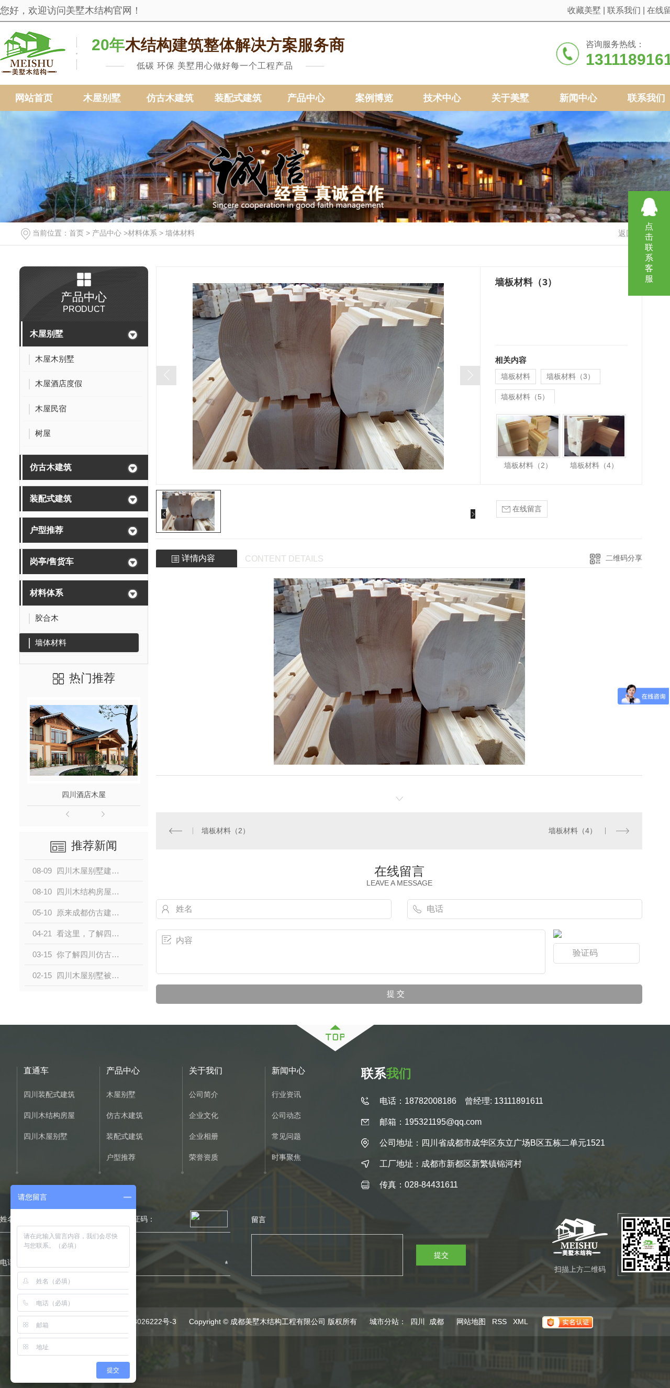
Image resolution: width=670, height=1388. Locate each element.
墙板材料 (515, 376)
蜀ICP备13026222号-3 (139, 1321)
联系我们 (624, 10)
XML (520, 1321)
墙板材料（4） (594, 465)
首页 (76, 233)
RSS (499, 1321)
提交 (441, 1255)
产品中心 (306, 98)
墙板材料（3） (570, 376)
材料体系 (142, 233)
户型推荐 (46, 529)
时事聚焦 (286, 1157)
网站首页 (34, 98)
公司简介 (203, 1095)
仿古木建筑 (170, 98)
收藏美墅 (584, 10)
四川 (417, 1321)
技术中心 (442, 98)
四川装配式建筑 (49, 1095)
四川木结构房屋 (49, 1116)
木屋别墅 (102, 98)
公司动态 (286, 1116)
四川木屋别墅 (46, 1136)
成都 (436, 1321)
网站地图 (471, 1321)
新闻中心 (578, 98)
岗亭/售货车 (52, 561)
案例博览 (374, 98)
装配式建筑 (238, 98)
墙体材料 (180, 233)
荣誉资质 (203, 1157)
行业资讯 (286, 1095)
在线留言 (526, 509)
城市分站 (384, 1321)
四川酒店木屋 (84, 794)
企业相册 (203, 1136)
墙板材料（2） (528, 465)
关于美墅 (510, 98)
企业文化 (203, 1116)
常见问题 (286, 1136)
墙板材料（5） (525, 397)
